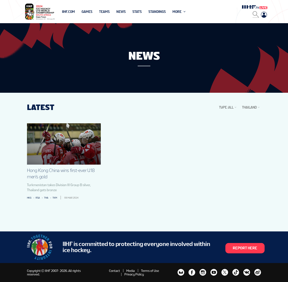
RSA (38, 197)
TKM (54, 197)
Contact (114, 271)
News (121, 11)
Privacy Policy (134, 274)
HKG (29, 197)
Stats (137, 11)
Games (87, 11)
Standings (157, 11)
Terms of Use (150, 271)
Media (130, 271)
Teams (104, 11)
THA (46, 197)
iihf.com (68, 11)
